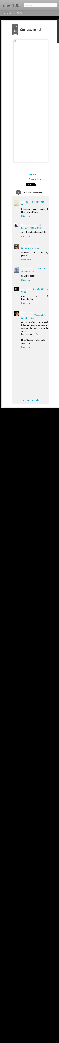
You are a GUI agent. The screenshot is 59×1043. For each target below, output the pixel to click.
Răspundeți (26, 216)
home (19, 12)
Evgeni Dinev (35, 179)
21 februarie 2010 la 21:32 (33, 270)
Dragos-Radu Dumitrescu (27, 313)
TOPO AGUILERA (29, 245)
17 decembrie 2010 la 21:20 (33, 316)
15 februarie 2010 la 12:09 (31, 226)
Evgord (32, 174)
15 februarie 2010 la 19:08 (31, 247)
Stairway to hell (31, 29)
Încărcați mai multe (30, 400)
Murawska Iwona (29, 224)
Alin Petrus (26, 288)
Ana (23, 201)
